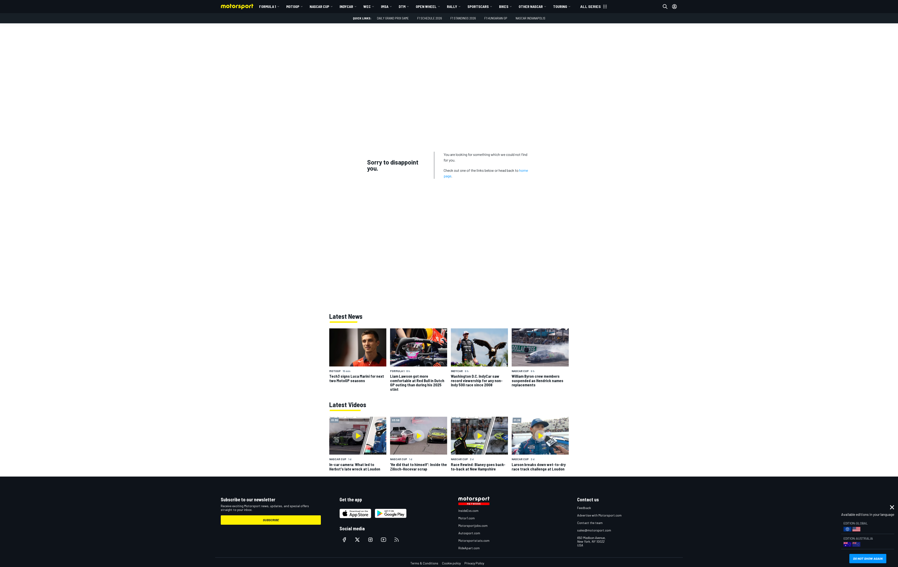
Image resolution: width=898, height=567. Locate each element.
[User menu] (674, 6)
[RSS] (396, 539)
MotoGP (292, 6)
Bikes (503, 6)
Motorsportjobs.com (473, 526)
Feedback (584, 508)
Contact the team (590, 523)
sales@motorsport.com (594, 530)
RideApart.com (469, 548)
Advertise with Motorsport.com (599, 515)
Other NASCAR (531, 6)
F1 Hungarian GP (495, 18)
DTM (402, 6)
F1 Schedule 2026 (429, 18)
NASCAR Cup (319, 6)
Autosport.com (469, 533)
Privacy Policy (474, 563)
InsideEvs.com (468, 511)
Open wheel (426, 6)
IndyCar (346, 6)
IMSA (384, 6)
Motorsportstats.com (473, 540)
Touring (560, 6)
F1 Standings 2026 (463, 18)
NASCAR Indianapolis (530, 18)
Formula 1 (267, 6)
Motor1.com (466, 518)
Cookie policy (451, 563)
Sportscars (478, 6)
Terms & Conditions (424, 563)
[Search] (665, 6)
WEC (367, 6)
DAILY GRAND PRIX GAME (393, 18)
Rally (452, 6)
